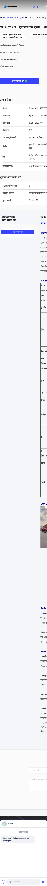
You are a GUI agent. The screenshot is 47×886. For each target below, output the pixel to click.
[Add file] (3, 882)
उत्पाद (35, 6)
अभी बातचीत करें (18, 81)
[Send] (43, 882)
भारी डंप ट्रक (18, 17)
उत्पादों (9, 17)
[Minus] (43, 823)
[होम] (10, 7)
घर (26, 6)
